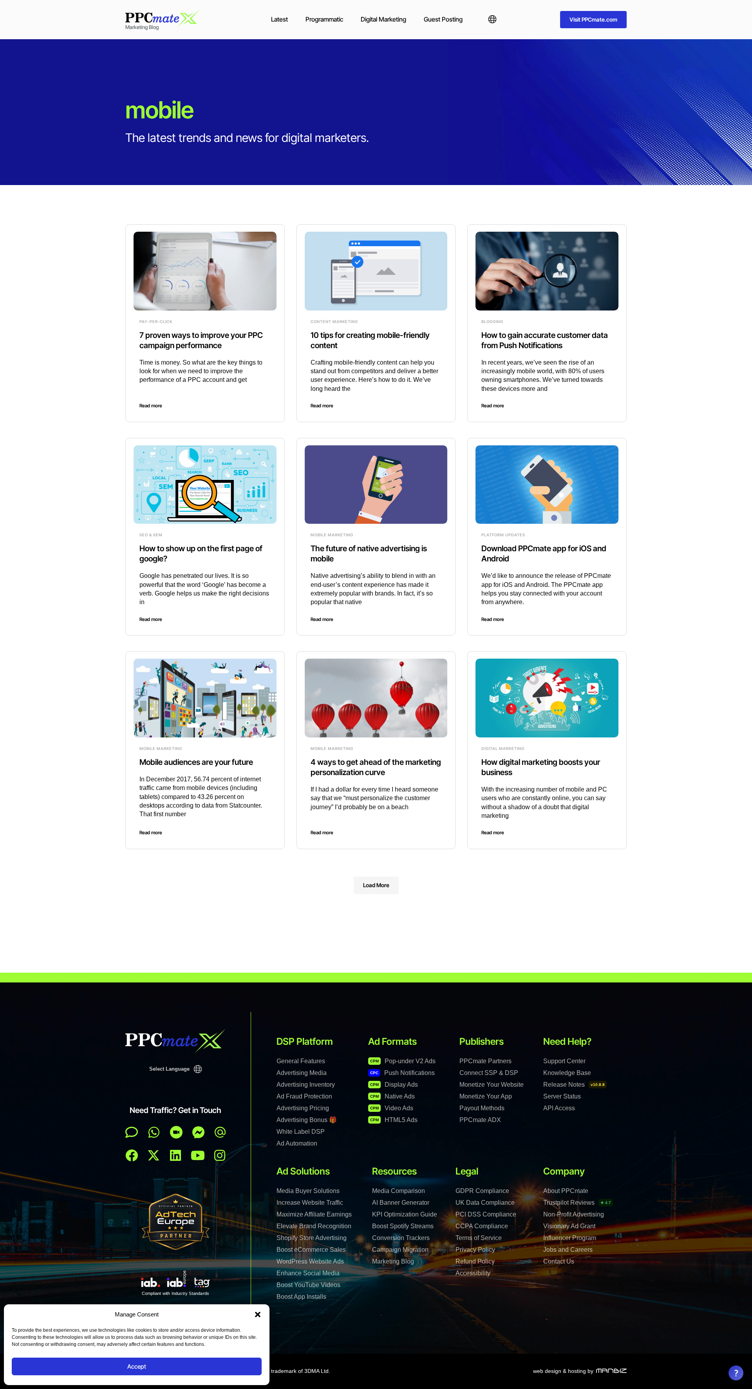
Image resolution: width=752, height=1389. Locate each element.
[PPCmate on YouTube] (198, 1155)
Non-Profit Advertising (573, 1214)
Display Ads (394, 1084)
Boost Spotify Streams (403, 1226)
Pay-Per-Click (155, 321)
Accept (136, 1366)
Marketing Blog (393, 1261)
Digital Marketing (383, 19)
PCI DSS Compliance (486, 1214)
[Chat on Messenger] (198, 1132)
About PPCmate (565, 1190)
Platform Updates (503, 534)
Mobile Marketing (332, 534)
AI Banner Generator (400, 1202)
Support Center (564, 1061)
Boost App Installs (301, 1296)
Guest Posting (443, 19)
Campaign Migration (400, 1249)
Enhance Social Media (308, 1273)
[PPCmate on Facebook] (131, 1155)
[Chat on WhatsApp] (154, 1132)
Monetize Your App (485, 1096)
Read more (150, 406)
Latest (279, 19)
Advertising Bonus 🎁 (307, 1120)
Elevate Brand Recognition (314, 1226)
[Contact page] (176, 1132)
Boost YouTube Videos (308, 1285)
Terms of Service (479, 1238)
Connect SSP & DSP (488, 1072)
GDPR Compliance (482, 1190)
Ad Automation (297, 1143)
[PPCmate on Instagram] (219, 1155)
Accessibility (473, 1273)
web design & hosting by (563, 1371)
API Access (559, 1108)
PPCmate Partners (485, 1061)
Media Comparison (398, 1190)
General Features (301, 1061)
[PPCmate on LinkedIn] (175, 1155)
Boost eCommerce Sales (311, 1249)
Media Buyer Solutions (308, 1190)
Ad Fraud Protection (304, 1096)
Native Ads (392, 1096)
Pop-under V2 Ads (403, 1061)
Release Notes (574, 1084)
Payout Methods (481, 1108)
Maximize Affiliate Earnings (314, 1214)
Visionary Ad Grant (569, 1226)
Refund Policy (475, 1261)
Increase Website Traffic (310, 1202)
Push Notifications (402, 1072)
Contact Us (558, 1261)
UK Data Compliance (485, 1202)
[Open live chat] (131, 1132)
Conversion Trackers (401, 1238)
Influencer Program (569, 1238)
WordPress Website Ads (310, 1261)
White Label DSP (301, 1131)
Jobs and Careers (568, 1249)
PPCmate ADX (480, 1120)
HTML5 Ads (394, 1120)
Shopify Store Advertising (312, 1238)
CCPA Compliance (482, 1226)
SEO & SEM (151, 534)
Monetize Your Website (491, 1084)
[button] (258, 1314)
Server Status (562, 1096)
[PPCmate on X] (153, 1155)
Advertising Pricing (303, 1108)
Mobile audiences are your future (196, 762)
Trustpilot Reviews (577, 1202)
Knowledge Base (567, 1072)
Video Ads (391, 1108)
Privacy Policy (475, 1249)
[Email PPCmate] (220, 1132)
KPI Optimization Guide (404, 1214)
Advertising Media (302, 1072)
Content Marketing (334, 321)
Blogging (492, 321)
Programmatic (324, 19)
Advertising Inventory (306, 1084)
